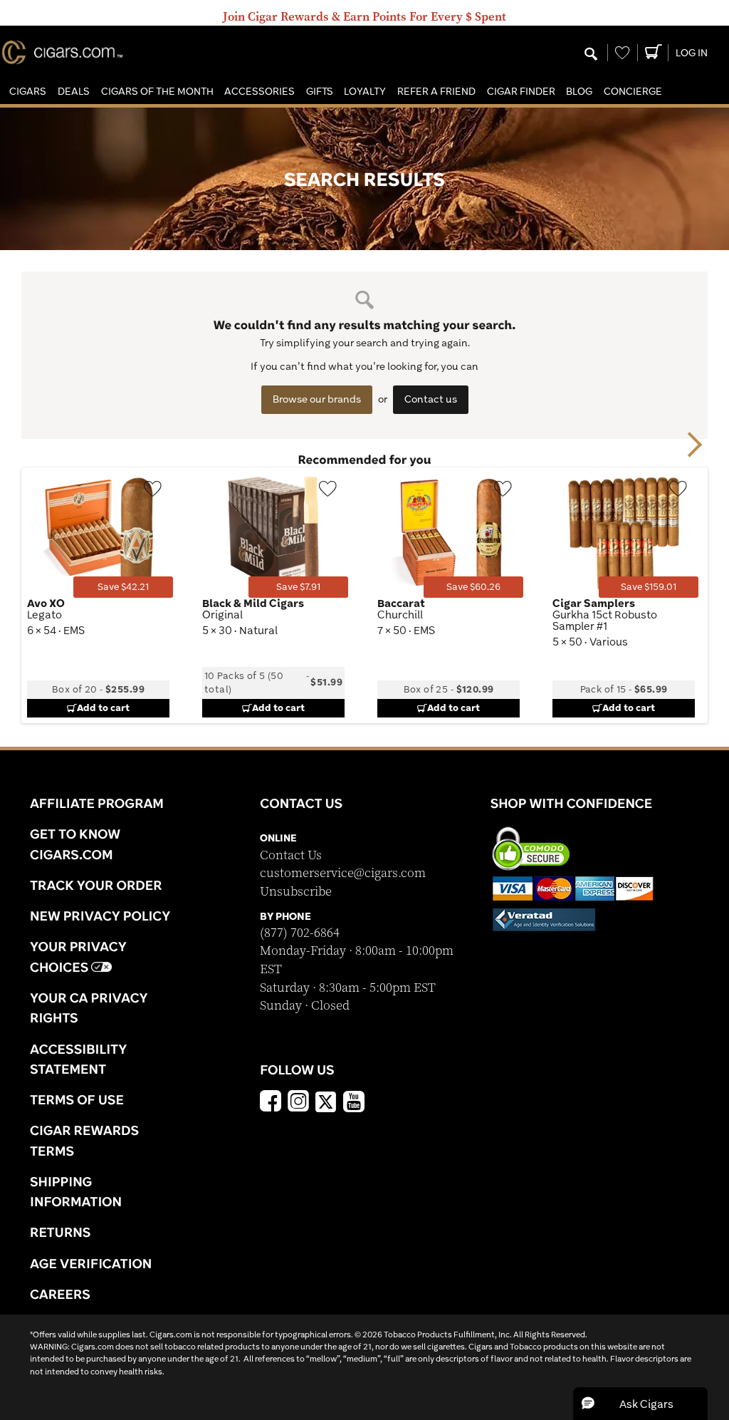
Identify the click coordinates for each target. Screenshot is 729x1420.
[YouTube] (353, 1103)
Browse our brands (317, 399)
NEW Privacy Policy (100, 915)
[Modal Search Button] (590, 55)
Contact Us (291, 855)
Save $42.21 (123, 587)
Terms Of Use (77, 1099)
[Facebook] (270, 1103)
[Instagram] (298, 1103)
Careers (60, 1293)
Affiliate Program (97, 803)
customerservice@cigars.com (343, 873)
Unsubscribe (296, 891)
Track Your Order (96, 884)
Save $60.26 (473, 587)
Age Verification (91, 1263)
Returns (60, 1231)
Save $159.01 (648, 587)
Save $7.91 (298, 587)
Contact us (430, 399)
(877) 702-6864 (300, 933)
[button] (27, 91)
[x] (326, 1100)
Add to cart (103, 707)
